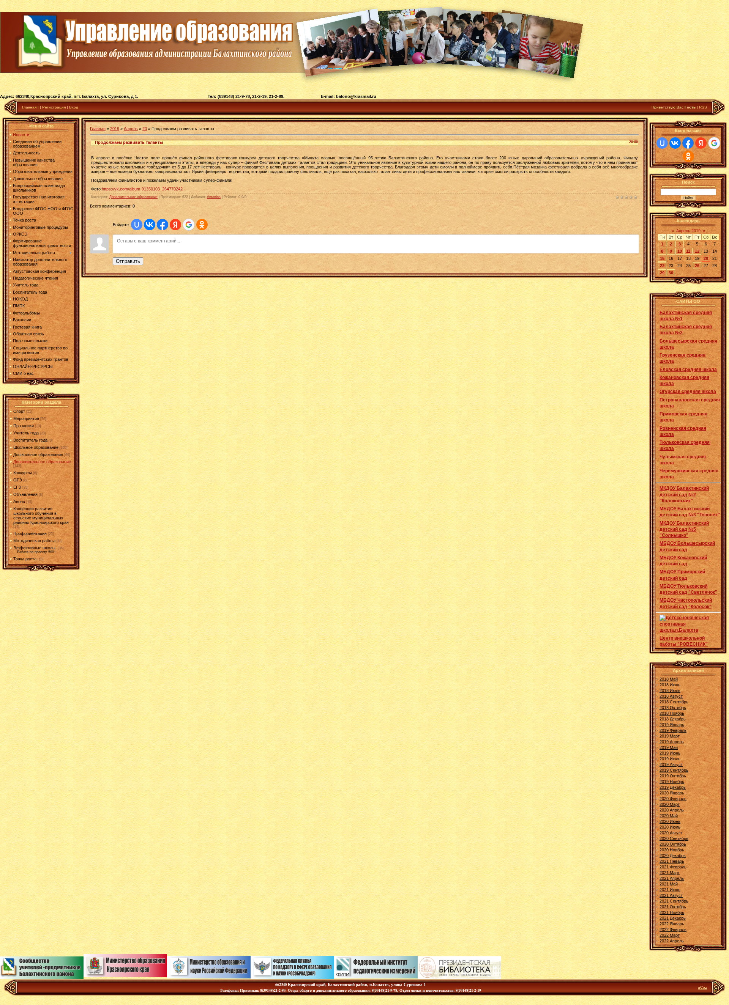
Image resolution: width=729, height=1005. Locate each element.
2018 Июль (670, 690)
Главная (29, 107)
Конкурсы (22, 472)
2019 (114, 128)
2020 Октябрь (673, 844)
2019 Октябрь (673, 776)
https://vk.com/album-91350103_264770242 (142, 189)
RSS (703, 107)
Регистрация (54, 107)
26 (697, 265)
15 (662, 258)
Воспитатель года (30, 440)
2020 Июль (670, 827)
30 (671, 273)
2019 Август (671, 764)
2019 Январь (672, 724)
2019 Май (669, 747)
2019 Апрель (672, 741)
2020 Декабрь (673, 855)
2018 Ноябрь (672, 713)
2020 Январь (672, 793)
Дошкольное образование (38, 454)
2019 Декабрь (673, 787)
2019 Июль (670, 759)
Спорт (19, 411)
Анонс (19, 501)
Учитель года (26, 433)
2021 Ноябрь (672, 912)
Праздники (23, 425)
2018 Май (669, 679)
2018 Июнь (670, 685)
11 (688, 251)
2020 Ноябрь (672, 850)
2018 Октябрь (673, 707)
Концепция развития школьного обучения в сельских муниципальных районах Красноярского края (41, 515)
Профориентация (30, 533)
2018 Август (671, 696)
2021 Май (669, 884)
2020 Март (670, 804)
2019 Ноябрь (672, 781)
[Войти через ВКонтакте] (149, 224)
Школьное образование (35, 447)
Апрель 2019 (688, 230)
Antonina (214, 197)
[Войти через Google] (189, 225)
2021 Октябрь (673, 906)
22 (662, 265)
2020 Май (669, 815)
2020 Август (671, 832)
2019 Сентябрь (674, 770)
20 (144, 128)
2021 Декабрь (673, 918)
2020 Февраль (673, 798)
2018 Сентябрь (674, 702)
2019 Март (670, 736)
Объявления (25, 494)
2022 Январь (672, 924)
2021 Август (671, 895)
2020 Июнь (670, 821)
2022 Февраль (673, 929)
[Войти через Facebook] (162, 224)
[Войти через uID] (136, 224)
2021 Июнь (670, 889)
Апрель (131, 128)
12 (697, 251)
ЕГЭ (17, 487)
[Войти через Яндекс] (175, 224)
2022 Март (670, 935)
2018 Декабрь (673, 719)
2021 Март (670, 872)
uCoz (702, 987)
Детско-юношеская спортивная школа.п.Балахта (684, 624)
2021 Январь (672, 861)
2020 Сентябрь (674, 838)
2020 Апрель (672, 810)
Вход (73, 107)
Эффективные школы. (35, 548)
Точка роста (24, 559)
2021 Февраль (673, 867)
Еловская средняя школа (688, 369)
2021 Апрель (672, 878)
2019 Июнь (670, 753)
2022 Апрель (672, 941)
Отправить (128, 261)
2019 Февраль (673, 730)
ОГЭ (17, 480)
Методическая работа (34, 540)
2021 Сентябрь (674, 901)
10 (679, 251)
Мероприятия (26, 418)
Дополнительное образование (42, 461)
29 (662, 273)
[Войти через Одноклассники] (202, 224)
